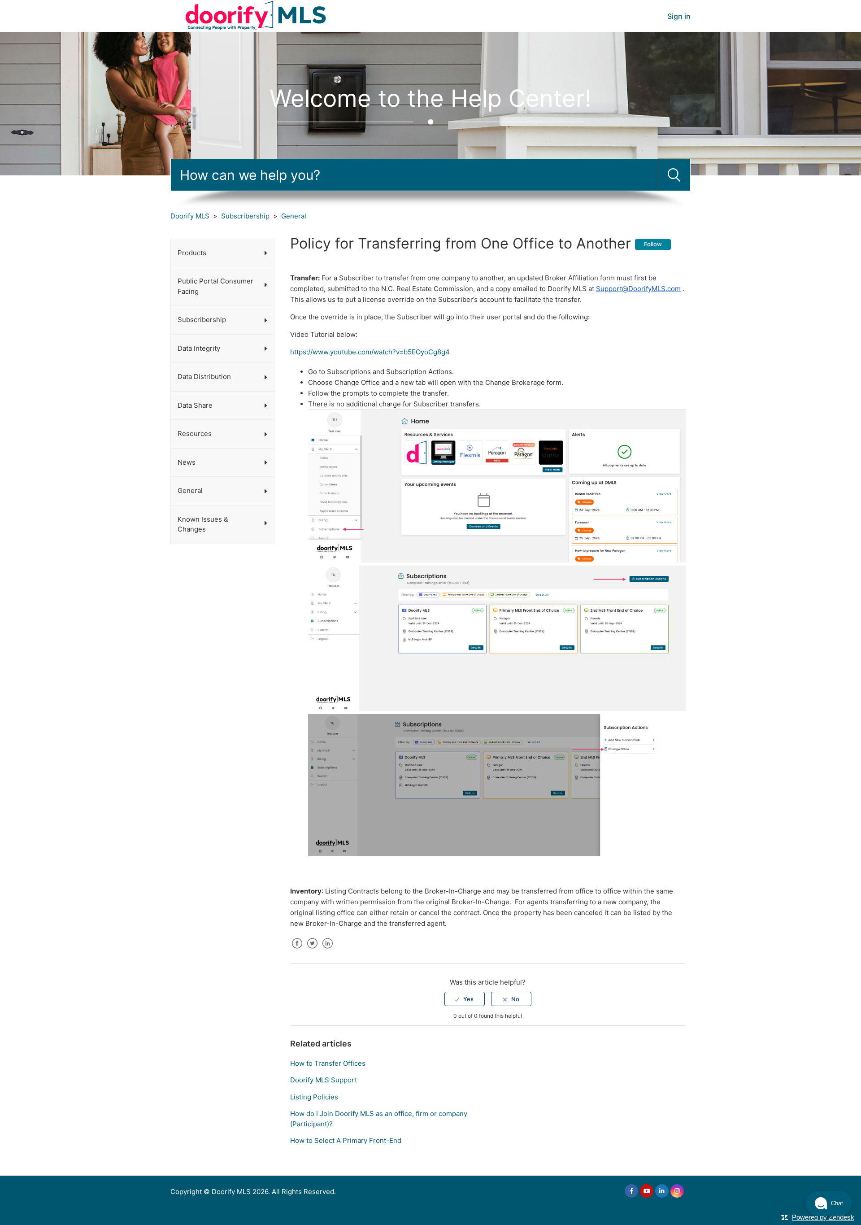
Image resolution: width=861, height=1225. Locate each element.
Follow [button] (653, 244)
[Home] (256, 15)
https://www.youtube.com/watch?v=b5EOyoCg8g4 (371, 352)
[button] (829, 1203)
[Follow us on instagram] (677, 1191)
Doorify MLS (189, 216)
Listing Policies (314, 1097)
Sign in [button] (679, 16)
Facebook (297, 950)
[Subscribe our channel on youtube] (646, 1191)
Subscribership (245, 216)
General (293, 216)
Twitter (312, 950)
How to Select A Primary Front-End (345, 1140)
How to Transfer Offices (327, 1063)
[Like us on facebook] (631, 1191)
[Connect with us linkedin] (662, 1191)
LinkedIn (327, 950)
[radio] (464, 999)
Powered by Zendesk (823, 1217)
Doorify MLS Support (323, 1080)
